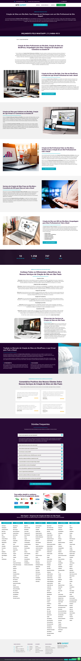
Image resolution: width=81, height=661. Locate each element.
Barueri (14, 536)
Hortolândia (60, 562)
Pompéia (14, 572)
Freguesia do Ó (27, 533)
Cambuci (3, 536)
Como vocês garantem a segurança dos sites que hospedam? (30, 468)
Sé (2, 557)
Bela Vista (3, 531)
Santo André (60, 601)
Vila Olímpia (49, 631)
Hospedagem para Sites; (49, 238)
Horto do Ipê (49, 561)
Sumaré (14, 585)
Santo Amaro (49, 614)
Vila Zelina (38, 581)
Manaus (71, 568)
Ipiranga (48, 566)
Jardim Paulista (50, 583)
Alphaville (15, 527)
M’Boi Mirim (49, 592)
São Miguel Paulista (39, 564)
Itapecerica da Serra (50, 570)
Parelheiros (49, 603)
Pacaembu (4, 548)
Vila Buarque (4, 559)
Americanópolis (38, 525)
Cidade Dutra (49, 551)
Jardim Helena (38, 549)
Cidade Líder (38, 531)
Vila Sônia (49, 635)
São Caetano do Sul (61, 607)
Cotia (14, 544)
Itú (58, 572)
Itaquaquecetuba (61, 570)
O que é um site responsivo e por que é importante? (28, 435)
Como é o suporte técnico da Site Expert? (26, 471)
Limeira (59, 577)
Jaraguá (14, 557)
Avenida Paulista (5, 529)
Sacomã (48, 609)
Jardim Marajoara (50, 581)
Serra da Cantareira (61, 618)
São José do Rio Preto (62, 611)
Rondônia (71, 603)
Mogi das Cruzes (61, 585)
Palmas (71, 579)
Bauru (59, 536)
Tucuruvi (26, 557)
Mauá (59, 583)
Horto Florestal (27, 535)
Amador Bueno (15, 533)
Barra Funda (15, 535)
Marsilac (48, 590)
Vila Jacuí (37, 575)
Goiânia (71, 561)
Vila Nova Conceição (51, 629)
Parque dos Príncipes (17, 562)
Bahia (71, 535)
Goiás (71, 559)
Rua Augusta (15, 581)
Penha (37, 557)
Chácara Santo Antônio (51, 544)
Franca (59, 557)
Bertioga (59, 538)
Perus (25, 549)
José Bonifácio (27, 542)
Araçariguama (60, 531)
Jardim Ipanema (50, 579)
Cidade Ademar (50, 548)
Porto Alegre (72, 590)
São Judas (49, 611)
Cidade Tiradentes (39, 535)
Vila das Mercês (50, 622)
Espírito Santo (72, 553)
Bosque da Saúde (50, 529)
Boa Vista (71, 540)
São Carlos (60, 609)
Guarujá (59, 561)
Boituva (59, 540)
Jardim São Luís (50, 585)
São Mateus (38, 562)
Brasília (71, 542)
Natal (71, 577)
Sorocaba (60, 620)
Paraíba (71, 581)
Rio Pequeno (15, 579)
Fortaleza (71, 557)
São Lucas (37, 561)
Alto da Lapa (15, 529)
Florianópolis (72, 555)
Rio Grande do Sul (73, 601)
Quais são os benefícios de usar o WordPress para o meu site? (30, 455)
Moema (48, 596)
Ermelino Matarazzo (39, 536)
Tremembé (26, 555)
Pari (2, 549)
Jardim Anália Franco (39, 546)
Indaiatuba (60, 566)
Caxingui (14, 542)
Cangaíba (37, 529)
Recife (71, 594)
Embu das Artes (16, 546)
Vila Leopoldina (16, 592)
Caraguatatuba (61, 548)
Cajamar (59, 544)
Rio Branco (72, 596)
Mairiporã (60, 579)
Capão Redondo (50, 540)
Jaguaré (14, 553)
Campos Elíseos (5, 538)
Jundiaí (59, 575)
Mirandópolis (49, 594)
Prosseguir (66, 659)
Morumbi (48, 598)
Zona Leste (40, 522)
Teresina (71, 616)
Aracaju (71, 533)
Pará (70, 583)
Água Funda (49, 525)
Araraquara (60, 533)
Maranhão (71, 570)
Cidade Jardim (49, 553)
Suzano (59, 622)
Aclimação (4, 525)
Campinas (60, 546)
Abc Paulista (60, 525)
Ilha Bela (59, 564)
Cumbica (60, 549)
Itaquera (37, 544)
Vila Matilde (38, 577)
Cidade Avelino (49, 549)
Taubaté (59, 624)
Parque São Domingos (17, 564)
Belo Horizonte (72, 538)
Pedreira (48, 605)
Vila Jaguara (15, 590)
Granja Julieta (49, 559)
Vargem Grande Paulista (62, 627)
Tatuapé (37, 568)
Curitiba (71, 549)
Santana (25, 551)
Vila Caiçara (60, 629)
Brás (2, 535)
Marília (59, 581)
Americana (60, 529)
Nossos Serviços (44, 5)
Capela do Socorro (50, 538)
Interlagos (49, 564)
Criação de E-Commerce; (49, 236)
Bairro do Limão (27, 527)
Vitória (71, 620)
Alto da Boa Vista (50, 527)
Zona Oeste (18, 522)
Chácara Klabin (49, 546)
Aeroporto (60, 527)
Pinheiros (15, 568)
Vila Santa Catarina (50, 633)
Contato (53, 5)
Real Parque (49, 607)
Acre (70, 525)
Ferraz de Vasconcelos (62, 555)
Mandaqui (26, 546)
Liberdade (3, 546)
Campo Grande (49, 535)
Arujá (59, 535)
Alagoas (71, 527)
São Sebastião (60, 614)
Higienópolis (4, 542)
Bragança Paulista (61, 542)
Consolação (4, 540)
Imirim (25, 536)
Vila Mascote (49, 627)
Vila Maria (26, 561)
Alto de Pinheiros (16, 531)
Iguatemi (37, 540)
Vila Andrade (49, 618)
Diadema (60, 551)
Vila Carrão (38, 570)
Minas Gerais (72, 575)
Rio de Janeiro (72, 598)
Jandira (14, 555)
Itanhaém (60, 568)
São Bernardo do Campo (62, 605)
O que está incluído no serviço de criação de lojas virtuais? (29, 461)
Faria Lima (15, 548)
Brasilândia (26, 529)
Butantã (14, 538)
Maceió (71, 566)
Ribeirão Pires (60, 598)
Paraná (71, 585)
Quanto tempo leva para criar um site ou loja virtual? (28, 445)
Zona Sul (51, 522)
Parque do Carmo (39, 555)
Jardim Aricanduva (39, 548)
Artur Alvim (38, 527)
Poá (59, 592)
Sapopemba (38, 566)
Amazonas (71, 531)
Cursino (48, 555)
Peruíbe (59, 588)
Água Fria (26, 525)
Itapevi (14, 551)
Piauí (70, 588)
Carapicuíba (15, 540)
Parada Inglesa (27, 548)
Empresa (38, 5)
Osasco (14, 561)
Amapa (71, 529)
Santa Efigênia (4, 555)
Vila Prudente (38, 579)
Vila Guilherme (27, 559)
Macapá (71, 564)
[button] (40, 435)
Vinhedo (59, 631)
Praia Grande (60, 594)
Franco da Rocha (61, 559)
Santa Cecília (4, 553)
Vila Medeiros (26, 562)
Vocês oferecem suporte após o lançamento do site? (28, 448)
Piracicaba (60, 590)
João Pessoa (72, 562)
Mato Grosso (72, 572)
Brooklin (48, 531)
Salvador (71, 607)
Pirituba (14, 570)
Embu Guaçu (60, 553)
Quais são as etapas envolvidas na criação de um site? (28, 458)
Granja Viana (15, 549)
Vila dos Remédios (16, 588)
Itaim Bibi (49, 568)
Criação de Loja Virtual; (49, 235)
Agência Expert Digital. (55, 314)
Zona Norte (29, 522)
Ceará (71, 546)
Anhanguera (4, 527)
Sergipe (71, 614)
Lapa (14, 559)
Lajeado (37, 551)
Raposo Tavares (16, 577)
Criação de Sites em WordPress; (50, 234)
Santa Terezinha (27, 553)
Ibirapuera (49, 562)
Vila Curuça (38, 572)
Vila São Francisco (16, 598)
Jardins (3, 544)
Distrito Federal (72, 551)
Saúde (48, 616)
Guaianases (38, 538)
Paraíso (48, 601)
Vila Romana (15, 596)
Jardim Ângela (49, 575)
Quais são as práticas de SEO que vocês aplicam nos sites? (29, 474)
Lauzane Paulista (27, 544)
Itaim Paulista (38, 542)
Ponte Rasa (38, 559)
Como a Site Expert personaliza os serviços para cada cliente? (30, 478)
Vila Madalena (15, 594)
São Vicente (60, 616)
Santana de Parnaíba (17, 583)
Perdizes (14, 566)
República (3, 551)
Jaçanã (25, 538)
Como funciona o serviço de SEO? (25, 451)
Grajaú (48, 557)
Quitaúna (14, 575)
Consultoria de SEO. (48, 239)
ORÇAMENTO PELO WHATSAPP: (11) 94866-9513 (40, 33)
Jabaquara (49, 572)
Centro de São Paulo (6, 522)
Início (18, 39)
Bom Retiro (4, 533)
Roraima (71, 605)
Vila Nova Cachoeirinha (28, 564)
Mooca (37, 553)
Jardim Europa (49, 577)
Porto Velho (72, 592)
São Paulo (71, 611)
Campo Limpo (49, 536)
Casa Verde (26, 531)
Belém (71, 536)
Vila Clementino (50, 620)
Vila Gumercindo (50, 624)
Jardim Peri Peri (27, 540)
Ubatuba (59, 625)
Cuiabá (71, 548)
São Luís (71, 609)
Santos (59, 603)
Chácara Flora (49, 542)
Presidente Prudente (62, 596)
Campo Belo (49, 533)
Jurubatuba (49, 588)
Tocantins (71, 618)
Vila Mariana (49, 625)
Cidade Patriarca (39, 533)
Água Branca (15, 525)
